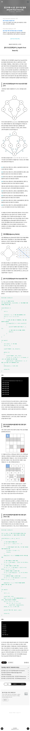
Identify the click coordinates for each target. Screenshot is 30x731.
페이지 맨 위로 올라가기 (28, 728)
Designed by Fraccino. (15, 729)
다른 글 (22, 684)
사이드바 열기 (2, 1)
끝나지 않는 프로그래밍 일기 (8, 692)
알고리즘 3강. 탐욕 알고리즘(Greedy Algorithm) (11, 672)
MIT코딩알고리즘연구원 (8, 20)
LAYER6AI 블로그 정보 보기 (28, 1)
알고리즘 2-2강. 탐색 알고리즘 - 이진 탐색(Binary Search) (13, 678)
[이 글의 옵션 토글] (6, 662)
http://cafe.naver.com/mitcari (9, 18)
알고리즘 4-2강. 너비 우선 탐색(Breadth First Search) (13, 670)
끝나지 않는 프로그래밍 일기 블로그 (2, 728)
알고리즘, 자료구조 (18, 11)
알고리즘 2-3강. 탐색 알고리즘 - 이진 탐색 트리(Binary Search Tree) (15, 676)
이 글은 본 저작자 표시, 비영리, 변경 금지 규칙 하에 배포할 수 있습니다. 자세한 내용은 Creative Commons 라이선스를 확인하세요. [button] (26, 662)
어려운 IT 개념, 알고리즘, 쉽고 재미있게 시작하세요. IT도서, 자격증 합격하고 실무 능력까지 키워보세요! (14, 33)
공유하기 (15, 684)
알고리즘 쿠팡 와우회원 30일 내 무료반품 (12, 31)
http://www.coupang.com (8, 28)
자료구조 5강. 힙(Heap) (6, 674)
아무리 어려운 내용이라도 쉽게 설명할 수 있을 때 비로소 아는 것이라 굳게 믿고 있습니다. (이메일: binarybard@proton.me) (11, 696)
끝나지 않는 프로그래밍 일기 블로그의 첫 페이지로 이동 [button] (15, 1)
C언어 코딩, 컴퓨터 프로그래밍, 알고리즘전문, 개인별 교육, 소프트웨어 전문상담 (14, 23)
